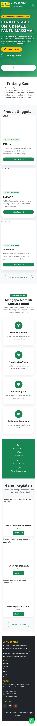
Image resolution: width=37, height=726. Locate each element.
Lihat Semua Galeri (18, 624)
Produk (5, 669)
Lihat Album (18, 533)
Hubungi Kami (13, 55)
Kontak (5, 677)
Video (5, 674)
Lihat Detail (17, 159)
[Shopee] (15, 706)
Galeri (5, 671)
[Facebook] (5, 706)
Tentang (5, 666)
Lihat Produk (13, 49)
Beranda (5, 663)
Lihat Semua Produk (18, 277)
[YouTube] (10, 706)
